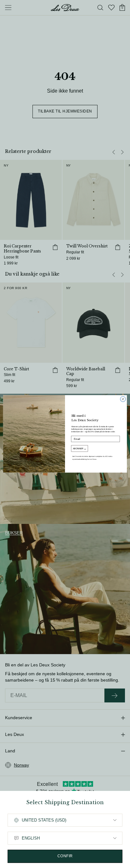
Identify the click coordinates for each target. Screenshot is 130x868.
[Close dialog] (123, 399)
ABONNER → (79, 448)
